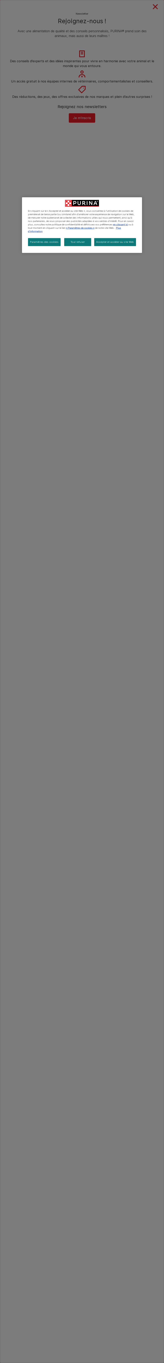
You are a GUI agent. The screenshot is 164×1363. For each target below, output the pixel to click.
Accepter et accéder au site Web (115, 242)
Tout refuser (78, 242)
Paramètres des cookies (44, 242)
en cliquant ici (120, 224)
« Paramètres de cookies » (80, 228)
